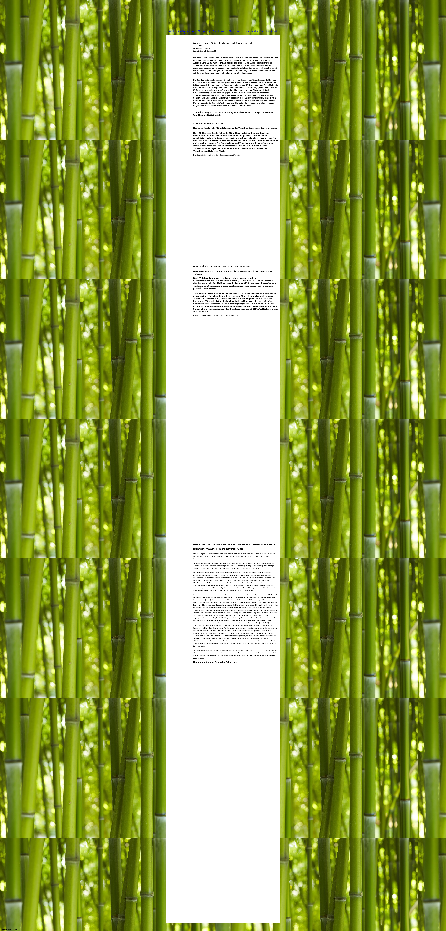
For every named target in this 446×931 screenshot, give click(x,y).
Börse (231, 31)
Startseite (171, 31)
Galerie (239, 31)
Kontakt (195, 34)
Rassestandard (271, 31)
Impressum (206, 34)
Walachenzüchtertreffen (254, 31)
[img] (223, 16)
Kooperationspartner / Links (178, 34)
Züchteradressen (204, 31)
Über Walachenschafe (186, 31)
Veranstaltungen (219, 31)
